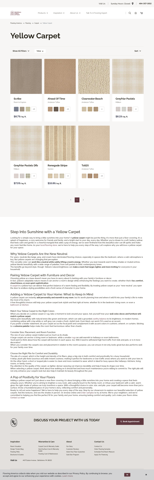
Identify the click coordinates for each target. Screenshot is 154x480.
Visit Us (102, 4)
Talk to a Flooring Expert (96, 13)
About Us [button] (74, 13)
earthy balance (100, 319)
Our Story (69, 446)
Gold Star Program (72, 455)
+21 (34, 109)
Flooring (28, 23)
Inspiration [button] (57, 13)
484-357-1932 (145, 3)
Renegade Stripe (57, 165)
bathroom (14, 305)
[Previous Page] (70, 199)
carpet (15, 286)
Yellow (39, 51)
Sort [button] (136, 51)
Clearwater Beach (92, 98)
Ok (127, 475)
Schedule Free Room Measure (104, 452)
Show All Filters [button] (20, 51)
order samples (87, 393)
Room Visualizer (15, 446)
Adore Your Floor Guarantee (75, 452)
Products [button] (42, 13)
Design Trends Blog (16, 449)
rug (73, 337)
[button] (130, 13)
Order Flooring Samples (102, 449)
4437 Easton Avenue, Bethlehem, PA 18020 (37, 460)
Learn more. (67, 476)
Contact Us (98, 446)
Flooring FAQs (15, 452)
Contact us (15, 398)
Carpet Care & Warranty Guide (48, 446)
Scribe (17, 98)
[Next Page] (83, 199)
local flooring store (48, 245)
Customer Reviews (72, 449)
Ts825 (85, 165)
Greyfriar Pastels (125, 98)
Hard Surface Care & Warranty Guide (48, 450)
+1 (101, 109)
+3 (135, 109)
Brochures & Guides (17, 455)
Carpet (36, 23)
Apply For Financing (101, 455)
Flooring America (16, 23)
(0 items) (141, 13)
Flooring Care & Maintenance (48, 454)
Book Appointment (131, 421)
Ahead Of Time (56, 98)
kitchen (25, 305)
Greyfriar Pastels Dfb (26, 165)
